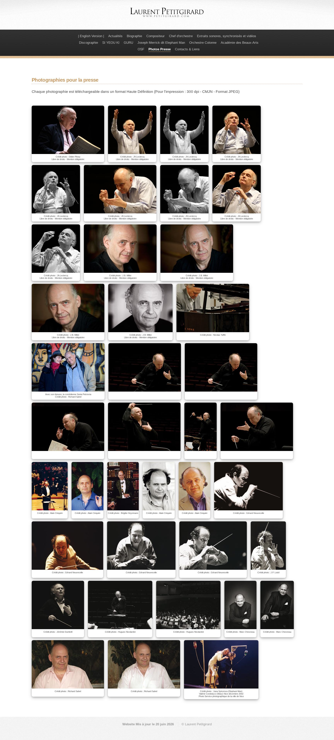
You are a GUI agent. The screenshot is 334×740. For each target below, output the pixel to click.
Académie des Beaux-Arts (239, 42)
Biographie (134, 36)
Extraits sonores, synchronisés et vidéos (226, 36)
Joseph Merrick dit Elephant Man (161, 42)
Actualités (115, 36)
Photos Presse (159, 49)
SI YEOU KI (110, 42)
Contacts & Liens (187, 49)
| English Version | (91, 36)
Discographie (88, 42)
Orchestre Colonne (202, 42)
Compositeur (155, 36)
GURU (128, 42)
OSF (141, 49)
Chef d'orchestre (181, 36)
